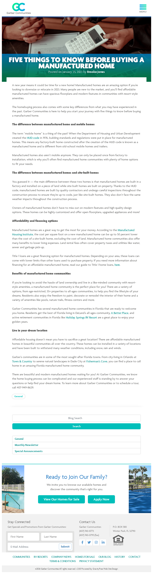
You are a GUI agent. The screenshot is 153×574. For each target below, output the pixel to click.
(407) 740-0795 (86, 534)
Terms (62, 561)
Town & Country (22, 361)
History (120, 556)
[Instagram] (96, 542)
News (61, 556)
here (117, 264)
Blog (105, 556)
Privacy (91, 561)
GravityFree (98, 568)
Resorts (41, 556)
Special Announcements (29, 451)
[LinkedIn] (103, 542)
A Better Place (119, 313)
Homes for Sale (61, 499)
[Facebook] (82, 542)
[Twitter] (89, 542)
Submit (65, 546)
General (18, 396)
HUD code (33, 137)
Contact (134, 556)
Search (77, 426)
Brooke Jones (96, 72)
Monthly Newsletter (26, 445)
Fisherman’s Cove (96, 361)
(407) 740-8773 (86, 530)
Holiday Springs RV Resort (81, 317)
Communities (21, 556)
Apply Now (101, 499)
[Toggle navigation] (143, 7)
